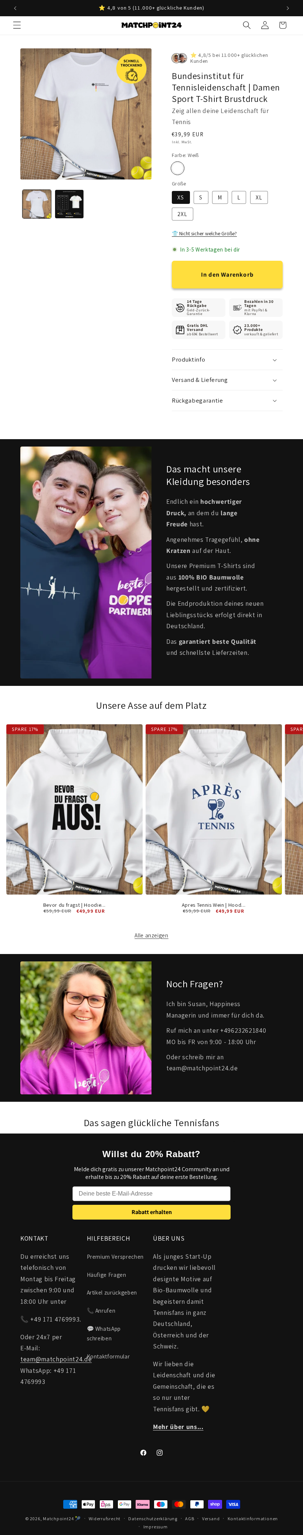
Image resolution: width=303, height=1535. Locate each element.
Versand (210, 1518)
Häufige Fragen (106, 1274)
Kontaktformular (108, 1356)
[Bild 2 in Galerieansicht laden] (69, 204)
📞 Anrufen (101, 1310)
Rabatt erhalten (152, 1212)
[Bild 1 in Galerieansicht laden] (37, 204)
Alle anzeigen (151, 935)
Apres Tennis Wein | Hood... (214, 905)
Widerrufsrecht (104, 1518)
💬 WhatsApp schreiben (104, 1333)
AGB (189, 1518)
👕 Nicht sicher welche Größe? (204, 233)
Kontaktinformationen (253, 1518)
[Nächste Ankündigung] (288, 8)
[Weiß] (177, 168)
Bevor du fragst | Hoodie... (74, 905)
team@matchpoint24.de (56, 1359)
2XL (182, 214)
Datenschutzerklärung (152, 1518)
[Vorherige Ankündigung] (15, 8)
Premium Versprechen (115, 1256)
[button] (17, 25)
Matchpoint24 (58, 1518)
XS (180, 197)
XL (259, 197)
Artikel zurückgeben (112, 1292)
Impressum (155, 1526)
